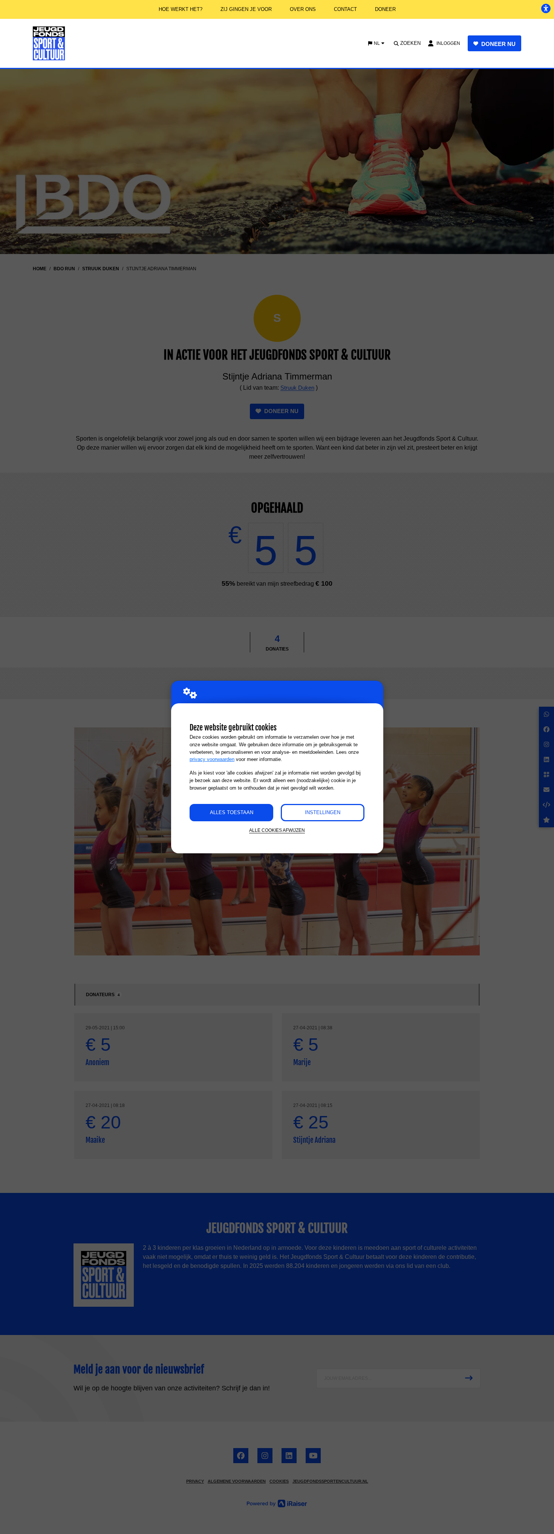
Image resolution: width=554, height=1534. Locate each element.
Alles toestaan (231, 812)
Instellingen (322, 812)
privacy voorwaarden (212, 759)
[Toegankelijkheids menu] (545, 8)
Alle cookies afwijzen (277, 830)
